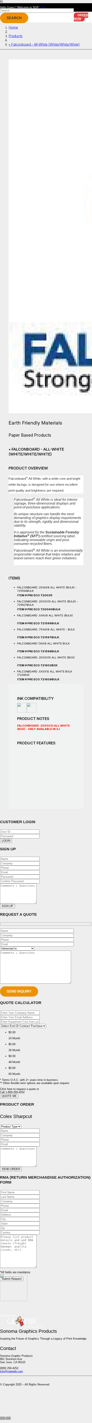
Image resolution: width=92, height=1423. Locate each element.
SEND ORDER (11, 1169)
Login (42, 7)
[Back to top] (5, 1418)
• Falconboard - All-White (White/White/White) (44, 44)
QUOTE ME (9, 1096)
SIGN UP (7, 906)
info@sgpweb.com (11, 1371)
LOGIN (6, 840)
